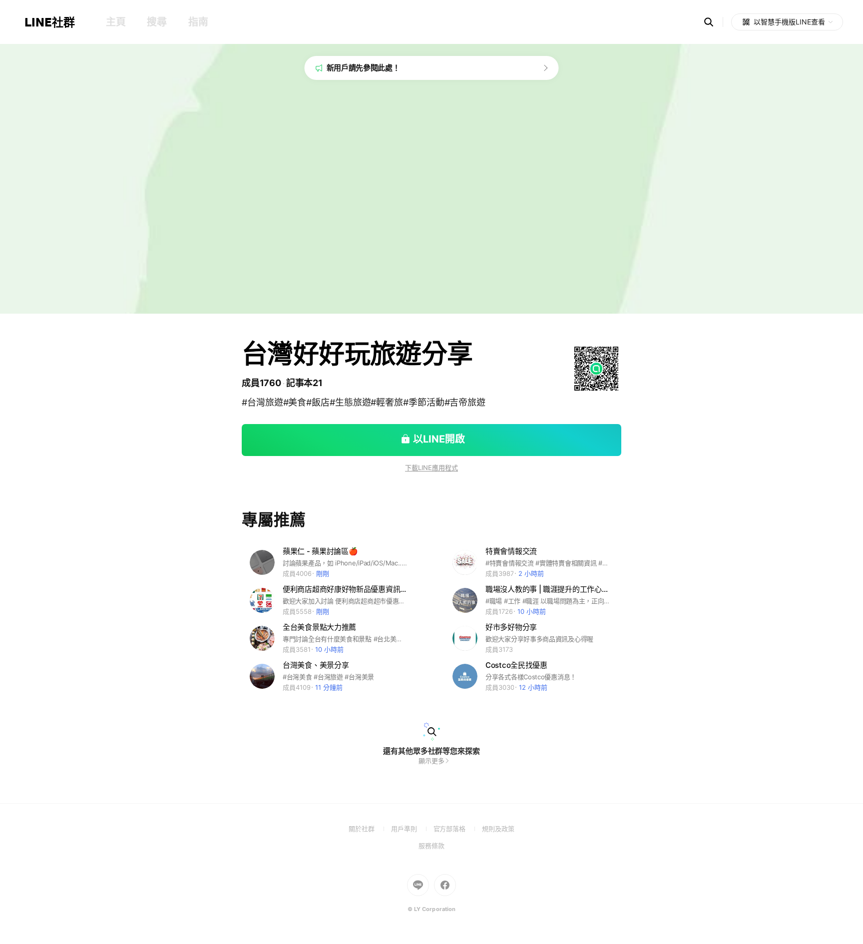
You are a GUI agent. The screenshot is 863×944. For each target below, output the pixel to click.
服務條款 (431, 846)
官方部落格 (457, 829)
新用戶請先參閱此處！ (363, 67)
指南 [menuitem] (198, 22)
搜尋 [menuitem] (156, 22)
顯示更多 (431, 761)
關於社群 (370, 829)
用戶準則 (412, 829)
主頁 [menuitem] (115, 22)
